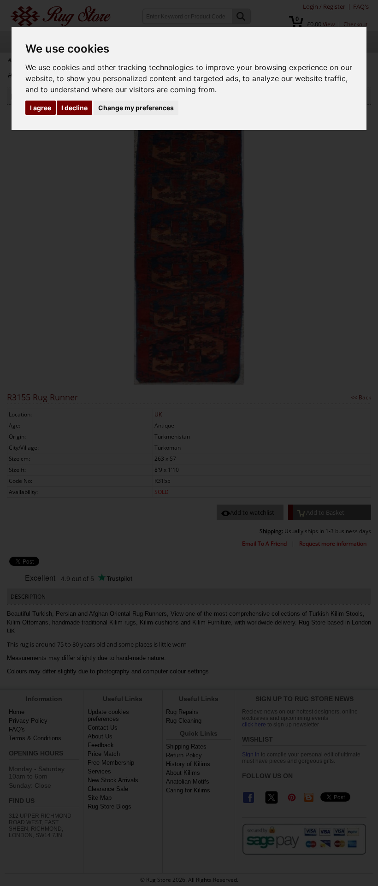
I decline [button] (74, 108)
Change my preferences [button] (136, 108)
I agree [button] (40, 108)
